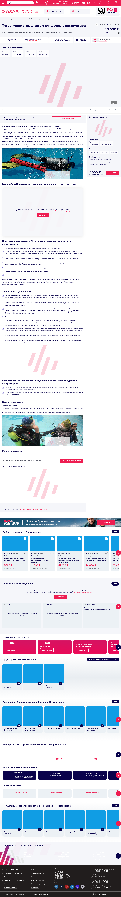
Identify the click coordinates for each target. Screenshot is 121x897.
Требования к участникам (37, 110)
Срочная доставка (55, 11)
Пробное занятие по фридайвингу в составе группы (40, 560)
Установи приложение (62, 881)
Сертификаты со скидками (10, 686)
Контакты (35, 887)
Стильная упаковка (11, 884)
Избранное (101, 4)
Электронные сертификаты (14, 880)
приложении (114, 13)
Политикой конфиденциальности (65, 211)
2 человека (32, 40)
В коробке (114, 152)
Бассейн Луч (103, 40)
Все (115, 531)
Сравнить (102, 24)
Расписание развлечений (13, 873)
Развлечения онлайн (53, 728)
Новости (34, 869)
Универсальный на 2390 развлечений (106, 143)
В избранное (114, 24)
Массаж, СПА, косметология (30, 729)
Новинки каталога (81, 11)
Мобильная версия (41, 894)
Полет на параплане (32, 686)
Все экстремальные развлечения (103, 659)
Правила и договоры (38, 884)
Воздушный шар (73, 832)
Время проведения (76, 110)
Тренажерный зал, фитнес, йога (10, 729)
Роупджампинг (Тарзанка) (51, 686)
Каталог (37, 4)
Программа (18, 110)
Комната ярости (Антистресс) (93, 833)
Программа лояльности (40, 877)
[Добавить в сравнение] (25, 538)
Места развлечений (11, 877)
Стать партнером (37, 880)
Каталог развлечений (11, 869)
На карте (95, 41)
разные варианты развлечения (42, 506)
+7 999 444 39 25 (60, 3)
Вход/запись (101, 894)
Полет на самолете (74, 728)
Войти (108, 4)
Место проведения (96, 110)
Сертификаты (46, 4)
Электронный (94, 152)
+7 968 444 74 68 (101, 882)
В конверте (104, 152)
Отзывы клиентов (37, 873)
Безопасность (59, 110)
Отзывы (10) (113, 110)
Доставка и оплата (10, 887)
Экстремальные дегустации (92, 729)
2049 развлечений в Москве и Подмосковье (33, 509)
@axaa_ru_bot (100, 876)
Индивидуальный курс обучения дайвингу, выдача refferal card (68, 560)
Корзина (116, 4)
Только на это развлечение (94, 143)
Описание (5, 110)
